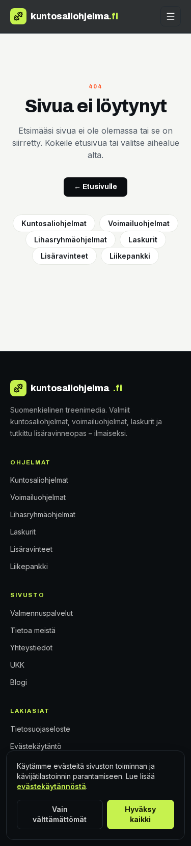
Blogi (18, 682)
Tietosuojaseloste (40, 729)
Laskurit (142, 239)
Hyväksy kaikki (140, 814)
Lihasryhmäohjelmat (70, 239)
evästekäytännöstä (51, 786)
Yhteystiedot (31, 647)
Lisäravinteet (64, 256)
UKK (17, 665)
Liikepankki (130, 256)
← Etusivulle (95, 187)
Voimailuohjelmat (139, 223)
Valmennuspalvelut (41, 613)
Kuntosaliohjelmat (54, 223)
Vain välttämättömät (60, 814)
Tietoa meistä (33, 630)
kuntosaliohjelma (76, 388)
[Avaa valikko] (170, 16)
